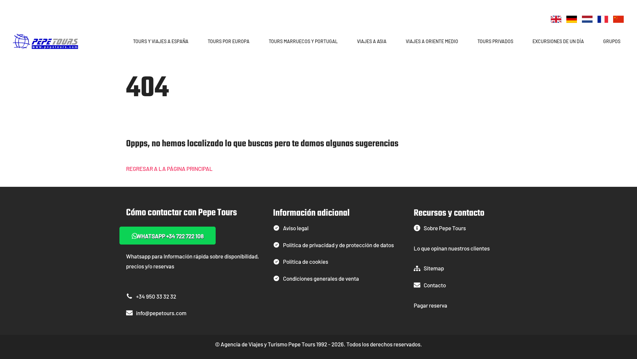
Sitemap (434, 268)
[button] (191, 41)
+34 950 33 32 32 (156, 296)
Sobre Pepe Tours (445, 228)
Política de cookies (305, 261)
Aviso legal (296, 228)
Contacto (435, 285)
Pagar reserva (430, 305)
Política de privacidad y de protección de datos (338, 245)
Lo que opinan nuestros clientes (452, 248)
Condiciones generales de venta (321, 278)
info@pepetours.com (161, 313)
